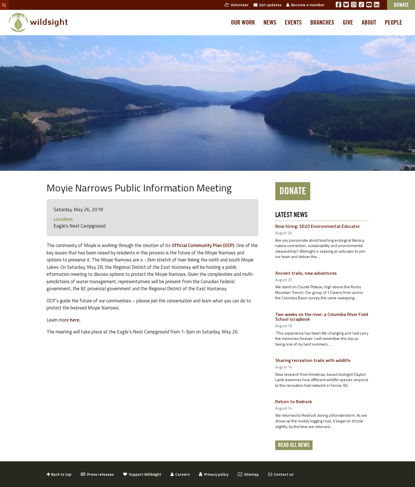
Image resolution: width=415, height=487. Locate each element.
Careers (182, 474)
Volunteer (239, 5)
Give (348, 22)
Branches (322, 22)
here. (75, 320)
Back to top (60, 474)
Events (293, 22)
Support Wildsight (144, 474)
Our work (243, 22)
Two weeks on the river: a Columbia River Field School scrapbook (321, 317)
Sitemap (250, 474)
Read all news (294, 445)
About (369, 22)
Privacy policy (215, 474)
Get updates (269, 5)
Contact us (282, 474)
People (393, 22)
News (269, 22)
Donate (292, 191)
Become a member (307, 5)
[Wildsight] (38, 22)
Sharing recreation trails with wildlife (312, 360)
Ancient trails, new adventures (306, 273)
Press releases (99, 474)
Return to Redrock (293, 401)
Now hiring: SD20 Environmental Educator (317, 226)
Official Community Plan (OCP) (203, 245)
